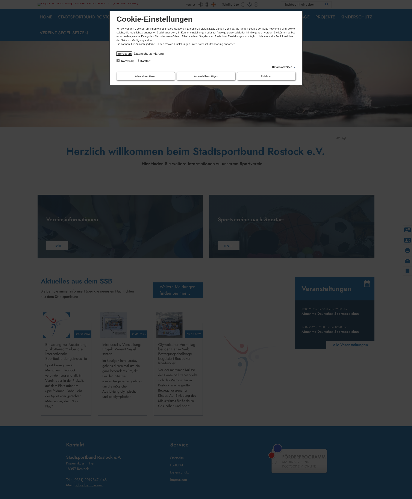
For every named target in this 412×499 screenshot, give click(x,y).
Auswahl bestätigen (206, 76)
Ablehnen (266, 76)
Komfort (145, 61)
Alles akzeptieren (145, 76)
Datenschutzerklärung (149, 53)
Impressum (124, 53)
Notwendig (128, 61)
